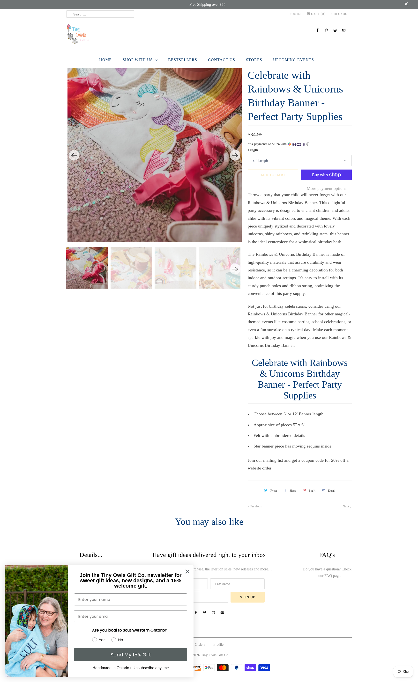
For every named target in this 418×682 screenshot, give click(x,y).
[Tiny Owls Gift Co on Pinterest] (326, 30)
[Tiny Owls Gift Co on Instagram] (335, 30)
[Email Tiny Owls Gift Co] (344, 30)
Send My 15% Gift (131, 654)
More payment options (326, 188)
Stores (254, 60)
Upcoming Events (293, 60)
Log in (295, 14)
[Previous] (74, 155)
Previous (256, 506)
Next (346, 506)
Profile (218, 644)
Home (105, 60)
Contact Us (221, 60)
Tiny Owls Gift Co (215, 655)
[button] (300, 144)
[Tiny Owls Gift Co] (209, 35)
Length (253, 150)
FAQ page (332, 576)
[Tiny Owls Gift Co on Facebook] (317, 30)
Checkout (340, 14)
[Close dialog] (187, 571)
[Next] (235, 155)
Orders (200, 644)
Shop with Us (138, 60)
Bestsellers (182, 60)
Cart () (317, 14)
